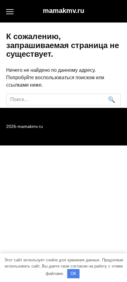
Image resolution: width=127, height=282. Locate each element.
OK (73, 273)
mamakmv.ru (63, 10)
